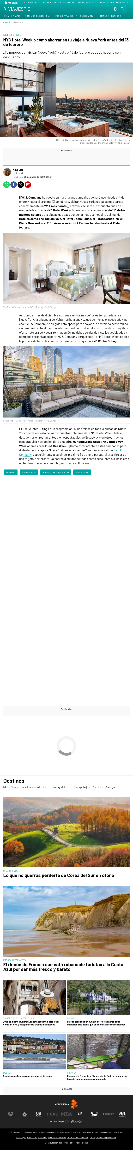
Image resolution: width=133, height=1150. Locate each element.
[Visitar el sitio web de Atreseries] (80, 1114)
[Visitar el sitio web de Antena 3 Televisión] (10, 1114)
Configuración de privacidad (103, 1137)
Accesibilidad (82, 1142)
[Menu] (129, 8)
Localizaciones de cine (37, 16)
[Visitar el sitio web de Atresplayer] (59, 1121)
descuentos (29, 472)
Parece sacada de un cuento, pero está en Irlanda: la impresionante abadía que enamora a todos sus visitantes (96, 1023)
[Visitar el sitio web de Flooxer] (77, 1121)
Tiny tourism (33, 2)
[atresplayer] (115, 9)
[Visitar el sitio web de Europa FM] (108, 1114)
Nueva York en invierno (56, 472)
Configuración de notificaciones (59, 1142)
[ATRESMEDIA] (66, 1104)
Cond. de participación (77, 1137)
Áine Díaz (18, 169)
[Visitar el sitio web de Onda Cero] (94, 1114)
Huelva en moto (107, 2)
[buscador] (122, 9)
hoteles (10, 472)
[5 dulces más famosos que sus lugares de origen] (34, 1052)
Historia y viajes (63, 16)
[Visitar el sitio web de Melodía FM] (122, 1114)
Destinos (13, 781)
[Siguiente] (127, 2)
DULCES (7, 1072)
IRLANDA (71, 1072)
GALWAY (71, 1018)
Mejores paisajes (86, 16)
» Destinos (17, 22)
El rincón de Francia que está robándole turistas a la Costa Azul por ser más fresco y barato (63, 967)
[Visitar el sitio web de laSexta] (24, 1114)
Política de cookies (57, 1137)
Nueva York (82, 472)
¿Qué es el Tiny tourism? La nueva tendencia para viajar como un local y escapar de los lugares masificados (31, 1023)
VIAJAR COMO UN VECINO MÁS (18, 1018)
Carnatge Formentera (51, 2)
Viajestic (7, 22)
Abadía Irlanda (69, 2)
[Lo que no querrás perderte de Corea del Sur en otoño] (66, 832)
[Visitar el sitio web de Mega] (66, 1114)
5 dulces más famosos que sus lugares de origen (27, 1076)
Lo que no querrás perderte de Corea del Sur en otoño (58, 875)
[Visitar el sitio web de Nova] (52, 1114)
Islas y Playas (12, 16)
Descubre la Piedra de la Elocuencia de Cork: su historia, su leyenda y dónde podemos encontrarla (97, 1077)
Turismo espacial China (87, 2)
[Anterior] (24, 2)
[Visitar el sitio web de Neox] (38, 1114)
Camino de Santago (110, 16)
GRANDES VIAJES (12, 871)
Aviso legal (21, 1137)
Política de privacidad (37, 1137)
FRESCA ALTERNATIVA (14, 960)
